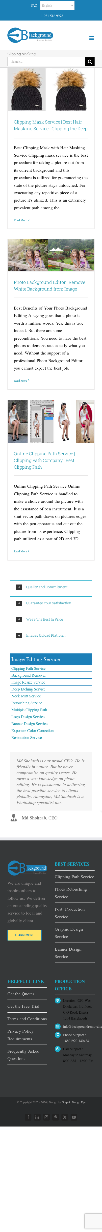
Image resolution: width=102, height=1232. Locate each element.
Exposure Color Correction (32, 730)
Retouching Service (26, 702)
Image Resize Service (28, 682)
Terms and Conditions (27, 1019)
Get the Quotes (20, 994)
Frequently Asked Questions (23, 1054)
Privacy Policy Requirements (20, 1034)
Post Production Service (70, 912)
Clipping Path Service (28, 668)
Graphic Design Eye (73, 1102)
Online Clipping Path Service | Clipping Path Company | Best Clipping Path (44, 460)
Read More (20, 220)
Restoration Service (26, 737)
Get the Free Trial (23, 1006)
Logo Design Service (28, 716)
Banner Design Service (29, 723)
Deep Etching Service (28, 688)
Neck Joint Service (26, 695)
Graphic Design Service (69, 932)
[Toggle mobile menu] (92, 38)
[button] (51, 587)
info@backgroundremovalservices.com (79, 1026)
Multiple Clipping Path (29, 709)
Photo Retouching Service (71, 892)
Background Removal (28, 675)
